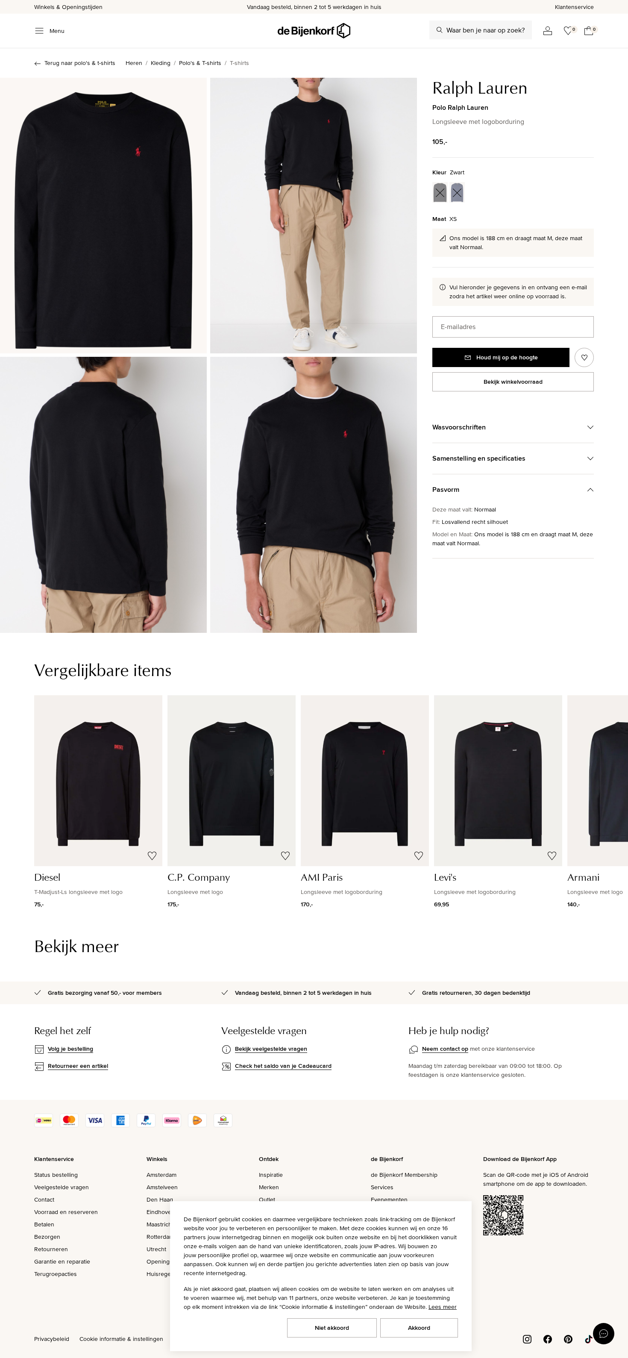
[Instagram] (527, 1338)
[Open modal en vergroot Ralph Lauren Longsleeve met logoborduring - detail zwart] (313, 494)
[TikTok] (589, 1338)
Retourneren (51, 1249)
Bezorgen (47, 1236)
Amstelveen (162, 1187)
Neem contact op (445, 1048)
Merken (269, 1187)
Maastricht (160, 1224)
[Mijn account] (548, 31)
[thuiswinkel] (223, 1125)
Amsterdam (161, 1174)
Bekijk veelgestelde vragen (271, 1048)
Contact (44, 1199)
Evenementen (389, 1199)
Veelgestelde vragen (61, 1187)
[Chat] (603, 1333)
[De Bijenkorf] (314, 31)
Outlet (267, 1199)
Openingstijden (167, 1261)
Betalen (44, 1224)
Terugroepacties (55, 1273)
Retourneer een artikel (78, 1065)
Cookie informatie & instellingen (121, 1338)
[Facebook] (548, 1338)
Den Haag (160, 1199)
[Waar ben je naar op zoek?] (439, 30)
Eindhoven (161, 1211)
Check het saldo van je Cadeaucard (283, 1065)
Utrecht (156, 1249)
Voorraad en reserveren (66, 1211)
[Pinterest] (568, 1338)
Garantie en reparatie (62, 1261)
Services (382, 1187)
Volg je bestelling (70, 1048)
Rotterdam (160, 1236)
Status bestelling (56, 1174)
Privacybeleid (51, 1338)
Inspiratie (271, 1174)
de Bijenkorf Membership (404, 1174)
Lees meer (442, 1306)
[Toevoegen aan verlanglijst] (584, 357)
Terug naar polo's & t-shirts (79, 62)
